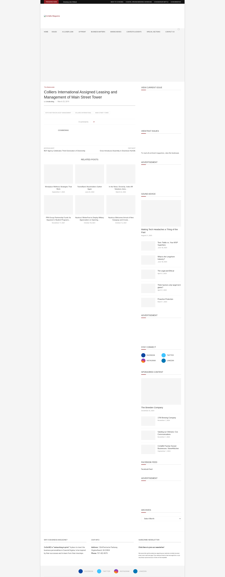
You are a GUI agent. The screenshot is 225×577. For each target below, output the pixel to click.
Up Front (82, 32)
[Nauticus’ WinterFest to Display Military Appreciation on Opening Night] (89, 204)
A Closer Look (67, 32)
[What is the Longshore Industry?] (148, 260)
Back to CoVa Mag (117, 2)
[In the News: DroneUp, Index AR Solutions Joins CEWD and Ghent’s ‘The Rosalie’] (120, 174)
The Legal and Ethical (166, 271)
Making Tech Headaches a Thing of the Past (159, 231)
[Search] (180, 33)
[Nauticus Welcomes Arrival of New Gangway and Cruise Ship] (120, 204)
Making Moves (115, 32)
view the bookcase (172, 153)
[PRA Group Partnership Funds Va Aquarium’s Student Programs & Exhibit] (58, 204)
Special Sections (153, 32)
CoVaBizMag (50, 101)
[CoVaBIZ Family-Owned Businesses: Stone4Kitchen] (148, 449)
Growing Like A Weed (70, 2)
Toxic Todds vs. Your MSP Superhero (168, 243)
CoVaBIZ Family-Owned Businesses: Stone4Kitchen (168, 447)
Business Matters (98, 32)
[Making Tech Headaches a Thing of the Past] (161, 213)
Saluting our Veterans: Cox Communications (168, 433)
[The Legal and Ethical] (148, 274)
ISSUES (54, 32)
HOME (46, 32)
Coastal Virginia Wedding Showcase (139, 2)
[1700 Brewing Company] (148, 421)
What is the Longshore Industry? (166, 258)
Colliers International (83, 113)
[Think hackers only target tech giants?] (148, 288)
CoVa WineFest (176, 2)
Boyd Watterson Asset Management (58, 113)
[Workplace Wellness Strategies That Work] (58, 174)
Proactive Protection (165, 299)
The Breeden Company (152, 407)
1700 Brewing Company (167, 418)
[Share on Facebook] (97, 122)
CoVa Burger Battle (161, 2)
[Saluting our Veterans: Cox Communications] (148, 435)
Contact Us (169, 32)
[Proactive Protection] (148, 302)
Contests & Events (134, 32)
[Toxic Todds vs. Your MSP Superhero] (148, 246)
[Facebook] (173, 38)
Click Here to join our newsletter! (151, 547)
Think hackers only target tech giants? (169, 286)
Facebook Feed (146, 469)
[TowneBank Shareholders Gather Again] (89, 174)
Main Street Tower (102, 113)
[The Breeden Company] (161, 391)
